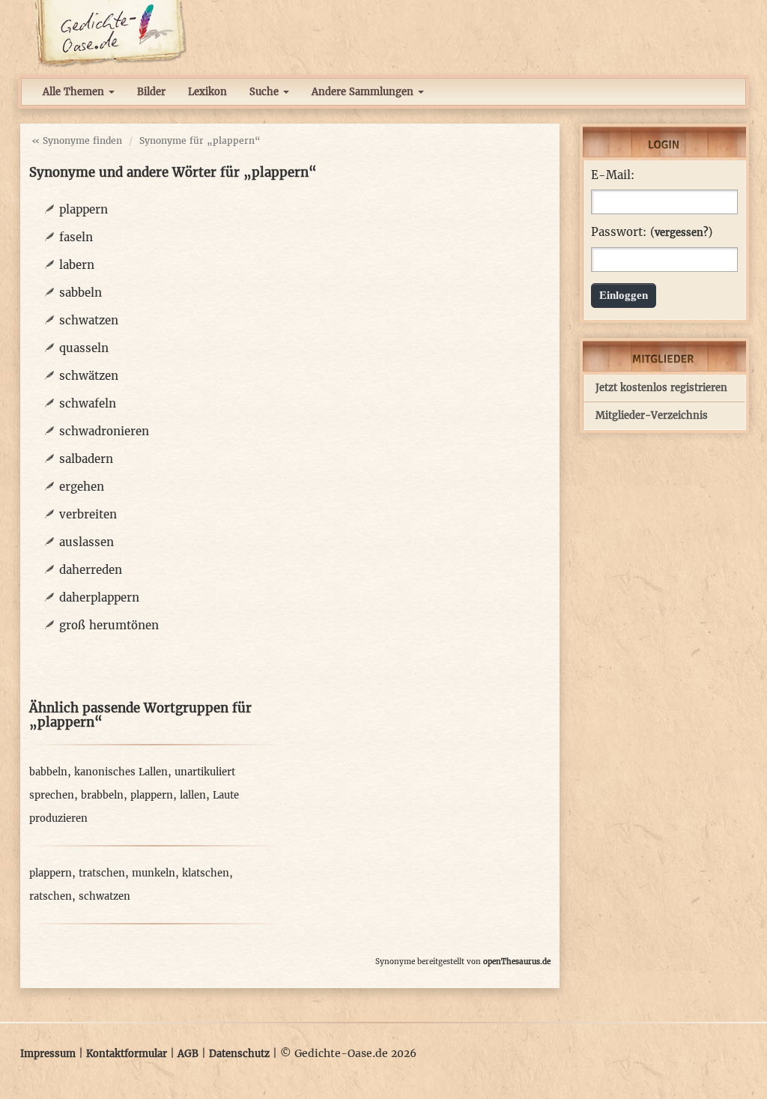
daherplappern (99, 597)
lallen (193, 795)
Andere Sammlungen (364, 91)
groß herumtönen (109, 625)
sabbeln (80, 292)
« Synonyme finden (76, 140)
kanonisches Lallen (121, 772)
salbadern (86, 459)
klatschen (205, 873)
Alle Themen (75, 91)
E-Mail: (612, 175)
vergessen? (681, 232)
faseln (76, 237)
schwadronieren (104, 431)
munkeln (153, 873)
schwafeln (87, 403)
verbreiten (88, 514)
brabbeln (102, 795)
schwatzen (88, 320)
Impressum (48, 1053)
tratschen (102, 873)
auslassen (86, 542)
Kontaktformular (126, 1053)
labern (76, 265)
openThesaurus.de (517, 961)
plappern (83, 209)
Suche (265, 91)
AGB (188, 1053)
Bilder (151, 91)
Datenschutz (239, 1053)
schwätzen (88, 376)
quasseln (84, 348)
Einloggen (623, 295)
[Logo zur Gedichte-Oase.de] (110, 33)
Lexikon (207, 91)
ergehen (81, 486)
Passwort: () (651, 232)
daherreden (90, 570)
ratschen (50, 896)
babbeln (48, 772)
